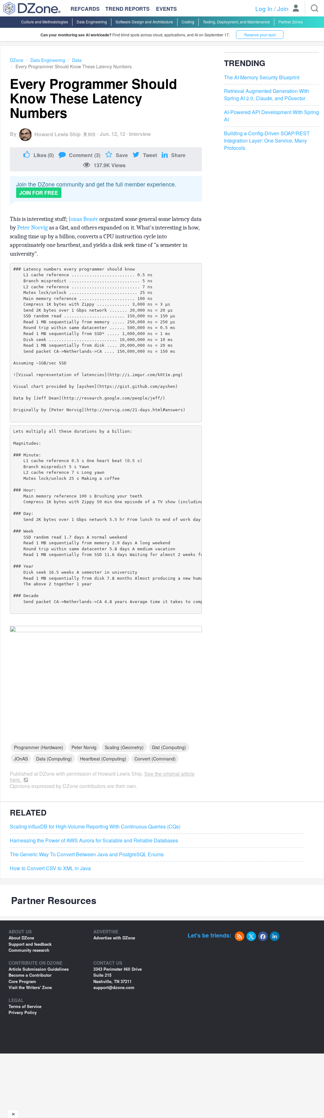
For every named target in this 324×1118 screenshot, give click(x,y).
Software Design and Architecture (144, 21)
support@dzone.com (113, 987)
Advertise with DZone (114, 938)
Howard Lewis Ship (57, 134)
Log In (263, 8)
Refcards (85, 8)
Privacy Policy (23, 1012)
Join (283, 8)
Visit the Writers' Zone (30, 987)
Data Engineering (92, 21)
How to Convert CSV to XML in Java (50, 868)
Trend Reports (127, 8)
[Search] (314, 8)
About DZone (21, 938)
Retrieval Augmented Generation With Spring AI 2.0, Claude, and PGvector (266, 95)
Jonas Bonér (83, 219)
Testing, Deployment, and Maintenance (236, 21)
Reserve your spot (260, 34)
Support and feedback (30, 944)
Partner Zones (290, 21)
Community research (29, 950)
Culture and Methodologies (44, 21)
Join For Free (38, 192)
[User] (295, 9)
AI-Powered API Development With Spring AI (271, 116)
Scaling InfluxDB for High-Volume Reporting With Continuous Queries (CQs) (95, 826)
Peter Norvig (32, 227)
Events (166, 8)
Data (77, 60)
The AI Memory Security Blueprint (261, 77)
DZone (16, 60)
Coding (188, 21)
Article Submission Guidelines (39, 969)
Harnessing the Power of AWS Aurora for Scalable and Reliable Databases (94, 840)
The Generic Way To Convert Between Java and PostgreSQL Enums (87, 854)
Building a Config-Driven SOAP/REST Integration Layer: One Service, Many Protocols (267, 140)
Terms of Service (25, 1006)
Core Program (22, 981)
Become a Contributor (30, 975)
